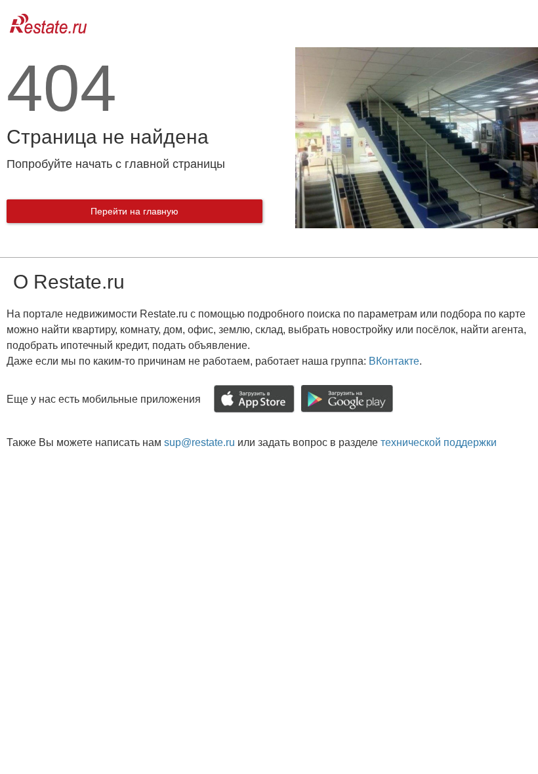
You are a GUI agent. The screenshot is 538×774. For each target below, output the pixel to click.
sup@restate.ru (199, 442)
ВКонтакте (394, 361)
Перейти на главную (134, 211)
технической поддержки (439, 442)
